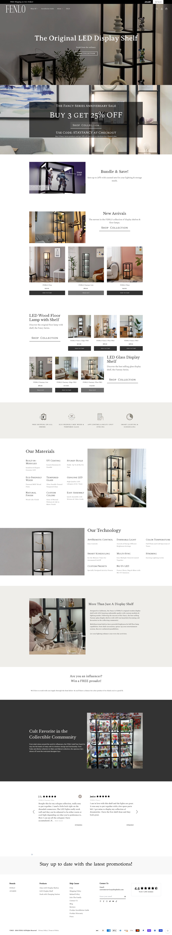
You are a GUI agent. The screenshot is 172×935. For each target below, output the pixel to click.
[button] (34, 811)
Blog (71, 904)
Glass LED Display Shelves (49, 888)
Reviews (72, 907)
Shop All (33, 9)
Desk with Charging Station (50, 894)
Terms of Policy (54, 930)
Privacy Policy (43, 930)
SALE (68, 9)
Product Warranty (76, 913)
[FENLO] (15, 9)
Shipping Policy (75, 891)
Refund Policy (75, 894)
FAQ (71, 888)
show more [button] (58, 820)
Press (72, 916)
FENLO (12, 888)
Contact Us (74, 900)
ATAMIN (12, 891)
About (59, 9)
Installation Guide (47, 9)
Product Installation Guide (79, 910)
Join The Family (75, 897)
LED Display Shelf (46, 891)
